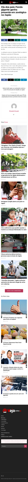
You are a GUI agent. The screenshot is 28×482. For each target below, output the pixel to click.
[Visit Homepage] (14, 2)
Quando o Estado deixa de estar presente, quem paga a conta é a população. (13, 369)
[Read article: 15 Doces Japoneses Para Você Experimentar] (14, 333)
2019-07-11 (6, 397)
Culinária (3, 424)
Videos (2, 434)
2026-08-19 (4, 205)
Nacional (3, 428)
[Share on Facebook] (4, 40)
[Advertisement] (14, 459)
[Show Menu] (1, 2)
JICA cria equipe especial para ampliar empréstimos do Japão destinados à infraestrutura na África (13, 175)
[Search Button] (26, 2)
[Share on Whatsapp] (18, 40)
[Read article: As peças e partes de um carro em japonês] (14, 385)
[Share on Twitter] (11, 40)
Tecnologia (3, 430)
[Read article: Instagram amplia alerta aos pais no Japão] (14, 191)
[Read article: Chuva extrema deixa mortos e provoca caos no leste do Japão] (14, 243)
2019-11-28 (6, 321)
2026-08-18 (4, 231)
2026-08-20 (4, 151)
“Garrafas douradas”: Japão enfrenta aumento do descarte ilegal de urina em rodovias (13, 282)
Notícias (4, 142)
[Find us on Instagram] (3, 476)
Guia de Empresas (5, 432)
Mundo (2, 426)
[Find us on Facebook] (1, 476)
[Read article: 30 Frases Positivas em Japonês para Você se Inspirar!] (14, 309)
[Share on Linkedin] (24, 40)
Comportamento (6, 315)
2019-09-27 (6, 346)
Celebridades (3, 419)
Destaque (5, 365)
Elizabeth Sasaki (14, 111)
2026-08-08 (6, 372)
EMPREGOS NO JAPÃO (6, 436)
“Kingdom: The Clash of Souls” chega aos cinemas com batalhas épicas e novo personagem (13, 147)
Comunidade (6, 391)
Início (2, 415)
